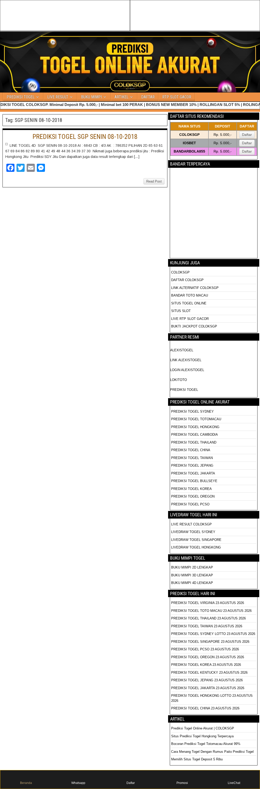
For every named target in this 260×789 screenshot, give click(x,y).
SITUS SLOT (181, 311)
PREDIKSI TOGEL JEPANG (192, 465)
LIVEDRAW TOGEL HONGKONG (196, 547)
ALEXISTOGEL (181, 350)
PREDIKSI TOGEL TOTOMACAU (196, 419)
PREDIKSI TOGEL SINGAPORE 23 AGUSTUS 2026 (210, 642)
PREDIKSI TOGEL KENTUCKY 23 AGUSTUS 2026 (209, 672)
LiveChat (234, 783)
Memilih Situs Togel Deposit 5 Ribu (197, 759)
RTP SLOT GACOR (176, 97)
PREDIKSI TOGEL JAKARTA (193, 473)
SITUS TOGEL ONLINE (188, 303)
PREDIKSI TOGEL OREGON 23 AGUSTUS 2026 (207, 657)
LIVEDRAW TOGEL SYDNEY (193, 532)
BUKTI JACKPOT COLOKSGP (194, 326)
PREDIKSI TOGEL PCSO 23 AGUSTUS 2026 (205, 649)
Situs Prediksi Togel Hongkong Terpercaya (203, 736)
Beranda (26, 783)
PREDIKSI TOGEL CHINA (190, 450)
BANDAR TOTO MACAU (189, 295)
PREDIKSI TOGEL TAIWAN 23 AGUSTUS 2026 (206, 626)
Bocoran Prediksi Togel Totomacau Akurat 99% (205, 744)
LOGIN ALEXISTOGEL (187, 370)
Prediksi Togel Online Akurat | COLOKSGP (202, 728)
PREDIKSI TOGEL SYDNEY (192, 411)
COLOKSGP (180, 272)
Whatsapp (78, 783)
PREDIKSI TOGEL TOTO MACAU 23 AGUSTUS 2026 (211, 611)
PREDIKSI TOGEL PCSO (190, 504)
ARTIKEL (121, 97)
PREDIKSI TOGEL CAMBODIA (194, 434)
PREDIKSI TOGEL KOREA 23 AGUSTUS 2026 (206, 665)
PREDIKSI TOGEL (21, 97)
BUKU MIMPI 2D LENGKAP (192, 567)
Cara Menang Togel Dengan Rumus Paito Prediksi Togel (212, 752)
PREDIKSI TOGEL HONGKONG (195, 427)
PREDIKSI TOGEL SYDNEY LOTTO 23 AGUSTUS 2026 (213, 634)
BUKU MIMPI (91, 97)
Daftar (247, 135)
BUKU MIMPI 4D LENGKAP (192, 583)
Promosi (182, 783)
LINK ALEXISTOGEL (185, 360)
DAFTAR (148, 97)
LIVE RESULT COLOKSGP (191, 524)
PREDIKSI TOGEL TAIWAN (192, 458)
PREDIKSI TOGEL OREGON (193, 496)
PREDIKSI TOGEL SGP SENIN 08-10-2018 (85, 136)
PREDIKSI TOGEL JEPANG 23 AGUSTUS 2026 (207, 680)
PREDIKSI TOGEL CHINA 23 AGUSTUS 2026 (205, 708)
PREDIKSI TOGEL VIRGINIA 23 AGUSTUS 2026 (207, 603)
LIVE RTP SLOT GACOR (190, 319)
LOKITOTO (178, 380)
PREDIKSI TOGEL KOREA (191, 489)
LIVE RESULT (57, 97)
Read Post (154, 181)
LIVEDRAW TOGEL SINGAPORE (196, 540)
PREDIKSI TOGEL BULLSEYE (194, 481)
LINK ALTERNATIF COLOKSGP (195, 288)
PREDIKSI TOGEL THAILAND (193, 442)
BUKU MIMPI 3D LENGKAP (192, 575)
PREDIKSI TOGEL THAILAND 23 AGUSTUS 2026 (208, 618)
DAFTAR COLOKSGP (187, 280)
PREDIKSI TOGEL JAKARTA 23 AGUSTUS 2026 (207, 688)
